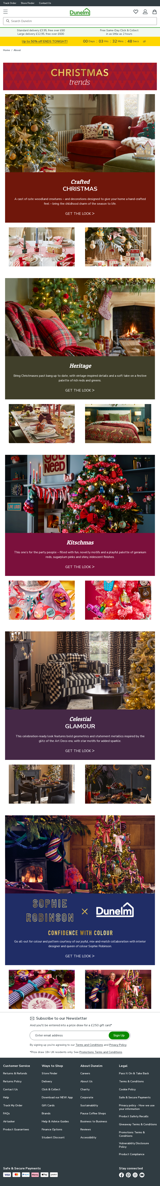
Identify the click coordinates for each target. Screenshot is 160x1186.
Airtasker (9, 1121)
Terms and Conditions (89, 1045)
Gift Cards (48, 1105)
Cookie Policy (127, 1089)
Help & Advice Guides (55, 1121)
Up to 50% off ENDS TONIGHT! (45, 41)
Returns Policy (12, 1081)
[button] (5, 11)
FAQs (6, 1113)
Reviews (85, 1129)
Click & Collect (51, 1089)
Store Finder (27, 3)
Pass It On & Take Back (134, 1073)
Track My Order (12, 1105)
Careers (85, 1073)
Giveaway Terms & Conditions (138, 1124)
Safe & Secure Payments (135, 1097)
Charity (85, 1089)
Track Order (9, 3)
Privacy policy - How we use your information (137, 1107)
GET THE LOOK (80, 213)
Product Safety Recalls (133, 1116)
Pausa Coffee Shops (93, 1113)
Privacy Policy (117, 1045)
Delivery (47, 1081)
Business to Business (93, 1121)
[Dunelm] (80, 12)
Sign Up (118, 1035)
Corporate (86, 1097)
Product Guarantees (16, 1129)
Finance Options (52, 1129)
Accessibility (88, 1137)
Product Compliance (131, 1154)
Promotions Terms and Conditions (100, 1052)
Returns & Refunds (15, 1073)
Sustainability (89, 1105)
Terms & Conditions (131, 1081)
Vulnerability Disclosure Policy (134, 1145)
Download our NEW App (57, 1097)
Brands (46, 1113)
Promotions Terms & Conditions (132, 1134)
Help (6, 1097)
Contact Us (45, 3)
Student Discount (53, 1137)
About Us (86, 1081)
